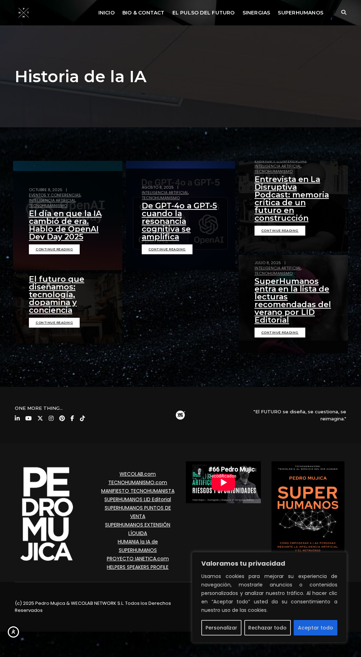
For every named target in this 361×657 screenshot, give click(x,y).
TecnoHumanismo (48, 205)
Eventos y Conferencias (55, 195)
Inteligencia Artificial (52, 200)
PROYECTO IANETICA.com (138, 558)
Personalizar (221, 627)
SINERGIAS (256, 13)
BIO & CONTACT (143, 13)
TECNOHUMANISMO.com (137, 482)
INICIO (106, 13)
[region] (269, 597)
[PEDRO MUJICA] (23, 12)
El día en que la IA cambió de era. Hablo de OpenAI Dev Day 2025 (65, 225)
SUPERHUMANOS (300, 13)
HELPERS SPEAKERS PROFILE (138, 567)
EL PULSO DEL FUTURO (203, 13)
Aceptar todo (315, 627)
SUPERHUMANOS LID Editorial (137, 499)
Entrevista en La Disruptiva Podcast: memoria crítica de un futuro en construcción (292, 199)
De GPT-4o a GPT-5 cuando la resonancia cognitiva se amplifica (179, 221)
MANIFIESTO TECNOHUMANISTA (138, 490)
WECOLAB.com (138, 473)
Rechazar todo (267, 627)
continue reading (54, 249)
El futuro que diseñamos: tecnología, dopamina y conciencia (56, 294)
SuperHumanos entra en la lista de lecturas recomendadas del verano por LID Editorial (293, 300)
